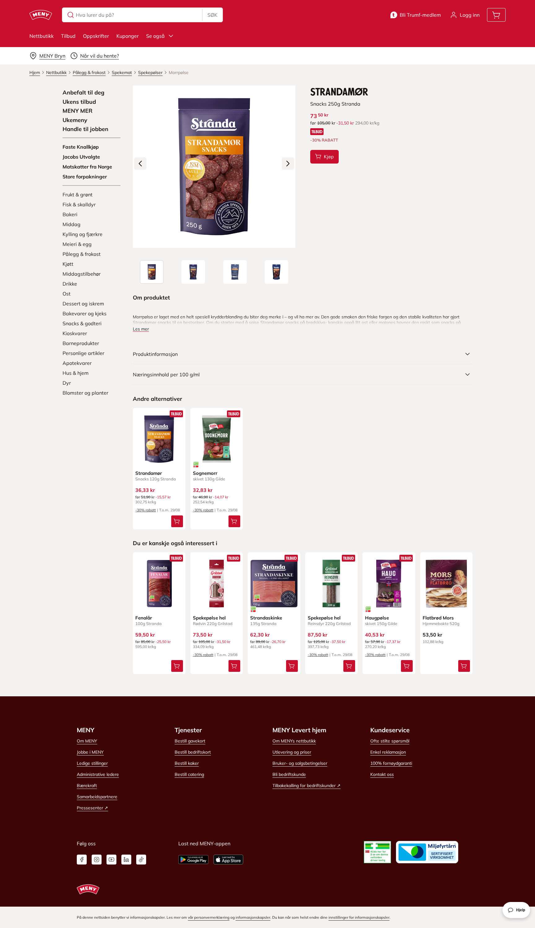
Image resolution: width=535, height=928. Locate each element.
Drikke (70, 284)
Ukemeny (75, 120)
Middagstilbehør (82, 274)
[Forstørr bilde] (214, 166)
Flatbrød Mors (438, 618)
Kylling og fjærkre (82, 234)
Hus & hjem (76, 373)
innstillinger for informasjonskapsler (358, 917)
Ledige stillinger (92, 763)
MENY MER (78, 110)
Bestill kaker (187, 763)
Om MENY (87, 741)
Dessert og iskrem (83, 303)
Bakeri (70, 214)
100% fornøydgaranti (391, 763)
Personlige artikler (83, 353)
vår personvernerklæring (208, 917)
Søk (212, 15)
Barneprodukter (81, 343)
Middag (71, 224)
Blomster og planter (85, 393)
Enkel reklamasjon (388, 752)
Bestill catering (189, 774)
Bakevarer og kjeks (85, 313)
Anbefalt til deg (83, 92)
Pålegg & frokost (82, 254)
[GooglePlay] (193, 860)
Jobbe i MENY (90, 752)
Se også (155, 36)
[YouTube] (111, 860)
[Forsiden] (193, 272)
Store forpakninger (85, 176)
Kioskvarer (75, 333)
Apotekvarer (77, 363)
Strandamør (148, 473)
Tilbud (68, 36)
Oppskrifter (96, 36)
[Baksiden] (235, 272)
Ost (67, 294)
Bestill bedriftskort (193, 752)
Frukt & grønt (78, 194)
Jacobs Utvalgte (81, 157)
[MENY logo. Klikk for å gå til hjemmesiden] (40, 15)
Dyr (67, 383)
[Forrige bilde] (140, 163)
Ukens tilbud (79, 101)
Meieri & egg (77, 244)
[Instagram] (97, 860)
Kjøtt (68, 264)
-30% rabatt (145, 510)
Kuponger (127, 36)
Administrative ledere (98, 774)
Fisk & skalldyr (79, 204)
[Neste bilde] (288, 163)
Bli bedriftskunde (289, 774)
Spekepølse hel (209, 618)
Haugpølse (377, 618)
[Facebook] (82, 860)
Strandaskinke (266, 618)
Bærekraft (87, 785)
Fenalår (143, 618)
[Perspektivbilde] (276, 272)
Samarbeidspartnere (97, 796)
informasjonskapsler (253, 917)
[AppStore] (228, 860)
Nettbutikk (41, 36)
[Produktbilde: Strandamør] (151, 272)
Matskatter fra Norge (87, 167)
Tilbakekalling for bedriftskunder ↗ (306, 785)
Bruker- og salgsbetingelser (299, 763)
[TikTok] (141, 860)
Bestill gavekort (190, 741)
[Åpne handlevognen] (496, 15)
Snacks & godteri (82, 323)
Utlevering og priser (291, 752)
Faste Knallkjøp (81, 147)
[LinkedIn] (126, 860)
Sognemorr (205, 473)
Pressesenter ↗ (92, 808)
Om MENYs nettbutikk (294, 741)
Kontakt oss (382, 774)
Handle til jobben (85, 129)
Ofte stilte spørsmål (389, 741)
